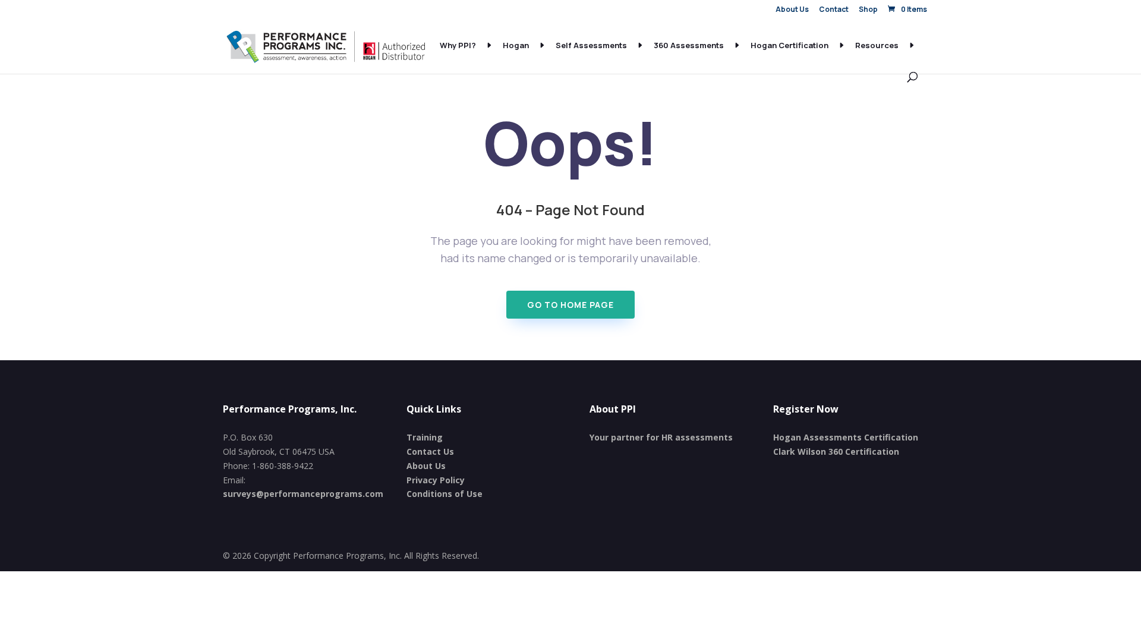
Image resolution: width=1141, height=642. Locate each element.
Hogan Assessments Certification (845, 437)
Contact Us (430, 451)
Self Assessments (591, 46)
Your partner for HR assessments (661, 437)
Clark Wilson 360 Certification (836, 451)
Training (424, 437)
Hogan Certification (789, 46)
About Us (792, 10)
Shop (868, 10)
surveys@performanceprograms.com (303, 493)
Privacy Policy (435, 480)
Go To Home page (570, 304)
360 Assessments (689, 46)
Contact (834, 10)
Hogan (516, 46)
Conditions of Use (444, 493)
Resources (877, 46)
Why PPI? (458, 46)
